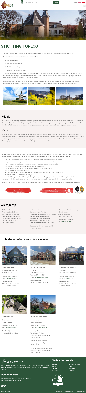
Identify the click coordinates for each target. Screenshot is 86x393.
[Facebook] (22, 3)
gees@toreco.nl (11, 327)
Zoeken (56, 2)
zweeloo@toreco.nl (41, 327)
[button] (84, 6)
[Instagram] (22, 1)
